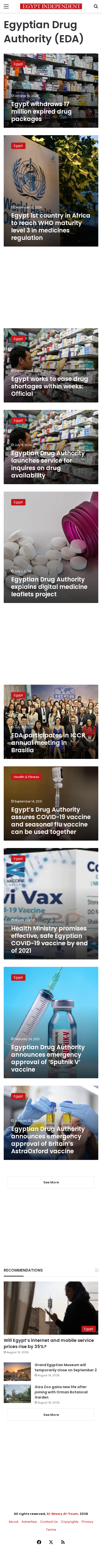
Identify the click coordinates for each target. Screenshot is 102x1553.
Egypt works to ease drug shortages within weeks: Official (49, 386)
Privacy (87, 1521)
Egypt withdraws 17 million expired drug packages (41, 111)
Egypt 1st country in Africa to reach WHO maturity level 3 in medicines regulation (50, 226)
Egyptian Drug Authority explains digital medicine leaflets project (49, 586)
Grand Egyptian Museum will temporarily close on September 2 (66, 1367)
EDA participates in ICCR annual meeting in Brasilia (48, 742)
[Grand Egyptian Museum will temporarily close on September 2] (17, 1371)
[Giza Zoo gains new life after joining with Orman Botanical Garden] (17, 1393)
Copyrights (69, 1521)
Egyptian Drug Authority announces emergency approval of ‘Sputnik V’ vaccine (48, 1058)
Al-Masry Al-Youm (62, 1513)
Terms (51, 1529)
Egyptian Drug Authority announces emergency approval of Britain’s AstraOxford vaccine (48, 1140)
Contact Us (49, 1521)
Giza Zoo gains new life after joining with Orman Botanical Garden (61, 1392)
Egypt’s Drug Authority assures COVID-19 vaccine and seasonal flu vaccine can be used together (51, 820)
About (13, 1521)
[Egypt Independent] (51, 6)
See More (51, 1414)
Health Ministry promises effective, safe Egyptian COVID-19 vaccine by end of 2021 (49, 939)
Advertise (29, 1521)
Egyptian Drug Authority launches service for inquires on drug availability (48, 464)
